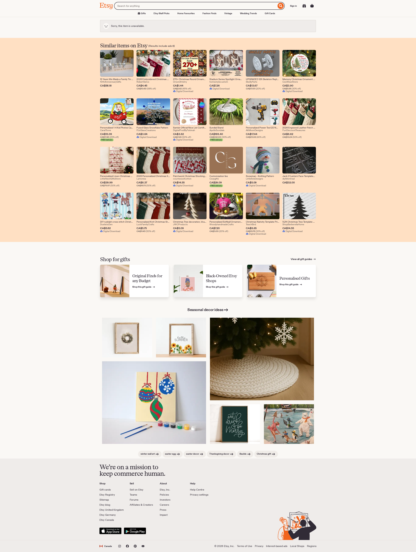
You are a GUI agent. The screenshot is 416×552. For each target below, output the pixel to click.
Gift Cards (270, 13)
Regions (312, 546)
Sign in (293, 6)
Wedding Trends (248, 13)
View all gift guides (302, 259)
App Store (110, 531)
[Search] (281, 6)
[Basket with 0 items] (312, 6)
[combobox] (195, 6)
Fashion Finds (209, 13)
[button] (105, 546)
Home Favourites (186, 13)
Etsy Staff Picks (161, 13)
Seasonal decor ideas (205, 309)
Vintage (228, 13)
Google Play (135, 531)
